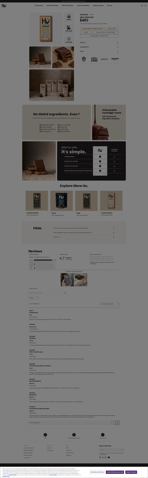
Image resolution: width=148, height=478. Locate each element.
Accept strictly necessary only (115, 472)
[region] (74, 472)
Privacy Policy (53, 475)
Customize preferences (97, 472)
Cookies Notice (13, 475)
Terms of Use (5, 476)
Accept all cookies (131, 472)
